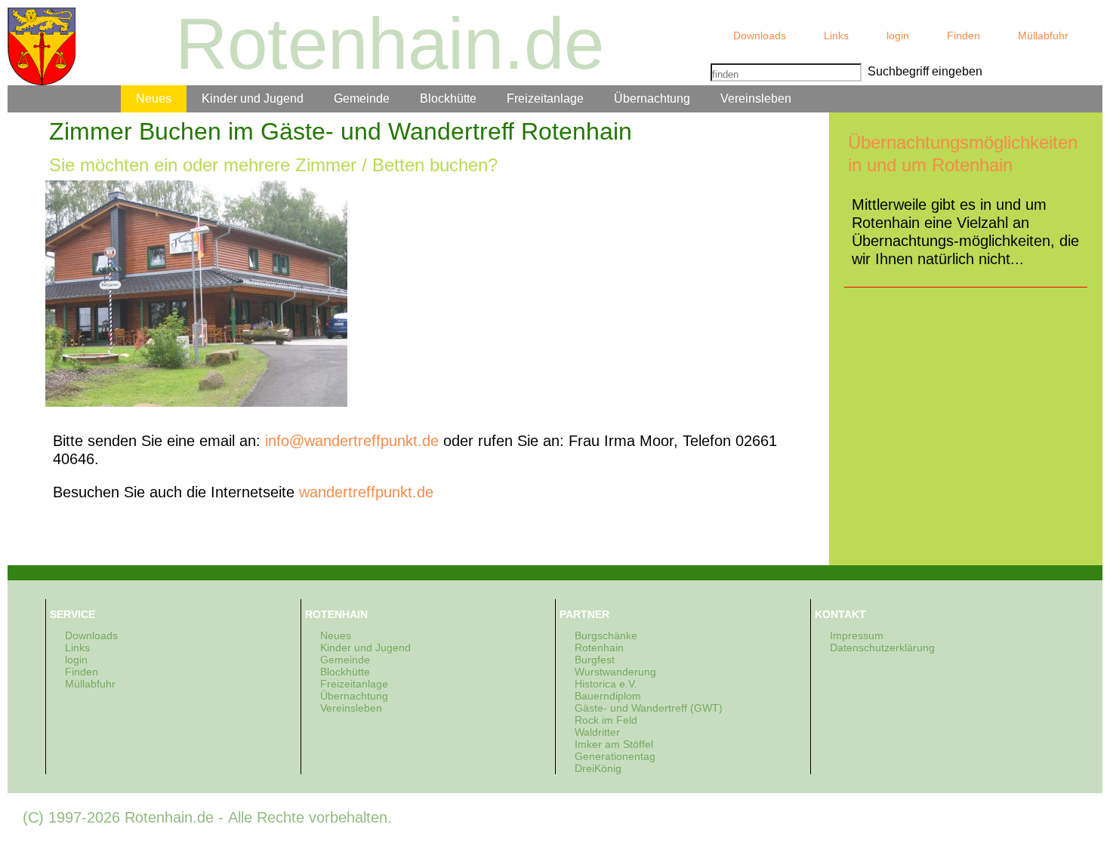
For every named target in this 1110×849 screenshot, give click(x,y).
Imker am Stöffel (614, 744)
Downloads (759, 35)
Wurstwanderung (615, 672)
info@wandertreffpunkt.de (352, 440)
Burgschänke (606, 635)
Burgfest (595, 660)
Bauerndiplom (608, 696)
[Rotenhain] (42, 46)
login (897, 35)
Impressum (856, 635)
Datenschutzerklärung (882, 647)
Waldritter (597, 732)
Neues (153, 98)
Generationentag (615, 756)
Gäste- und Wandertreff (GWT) (649, 708)
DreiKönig (598, 768)
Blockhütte (448, 98)
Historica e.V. (606, 684)
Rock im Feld (606, 720)
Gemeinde (362, 98)
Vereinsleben (755, 98)
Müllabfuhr (1043, 35)
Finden (963, 35)
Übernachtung (652, 98)
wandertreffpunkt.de (366, 492)
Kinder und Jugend (253, 98)
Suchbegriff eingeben (922, 71)
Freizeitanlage (545, 98)
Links (836, 35)
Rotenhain (599, 647)
